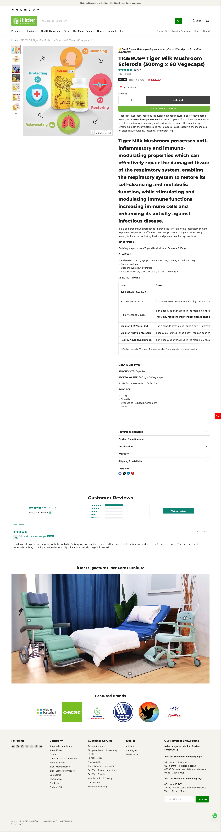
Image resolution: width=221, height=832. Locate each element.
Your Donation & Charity (100, 778)
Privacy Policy (95, 758)
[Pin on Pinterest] (132, 473)
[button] (16, 49)
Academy (54, 783)
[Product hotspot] (130, 674)
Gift (65, 31)
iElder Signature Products (62, 771)
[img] (20, 532)
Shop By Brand (202, 31)
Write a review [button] (178, 511)
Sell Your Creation (97, 774)
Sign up (202, 799)
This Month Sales (82, 31)
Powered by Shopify (19, 824)
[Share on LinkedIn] (128, 473)
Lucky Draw (94, 782)
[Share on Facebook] (119, 473)
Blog (100, 31)
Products (16, 31)
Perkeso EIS (56, 787)
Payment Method (96, 746)
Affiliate (130, 746)
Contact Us (162, 31)
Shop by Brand (57, 762)
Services (31, 31)
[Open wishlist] (218, 416)
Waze (167, 772)
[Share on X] (124, 473)
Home (14, 40)
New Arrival (94, 762)
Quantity (122, 94)
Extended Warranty (97, 786)
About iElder (56, 750)
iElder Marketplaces (60, 766)
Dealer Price (132, 754)
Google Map (178, 772)
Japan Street (115, 31)
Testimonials (56, 779)
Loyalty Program (181, 31)
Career (53, 754)
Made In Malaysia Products (63, 758)
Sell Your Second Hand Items (102, 770)
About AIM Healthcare (61, 746)
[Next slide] (16, 113)
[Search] (178, 21)
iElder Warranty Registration (102, 766)
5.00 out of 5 (49, 507)
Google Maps (179, 791)
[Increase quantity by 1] (141, 100)
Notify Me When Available (164, 108)
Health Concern (50, 31)
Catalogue (131, 750)
